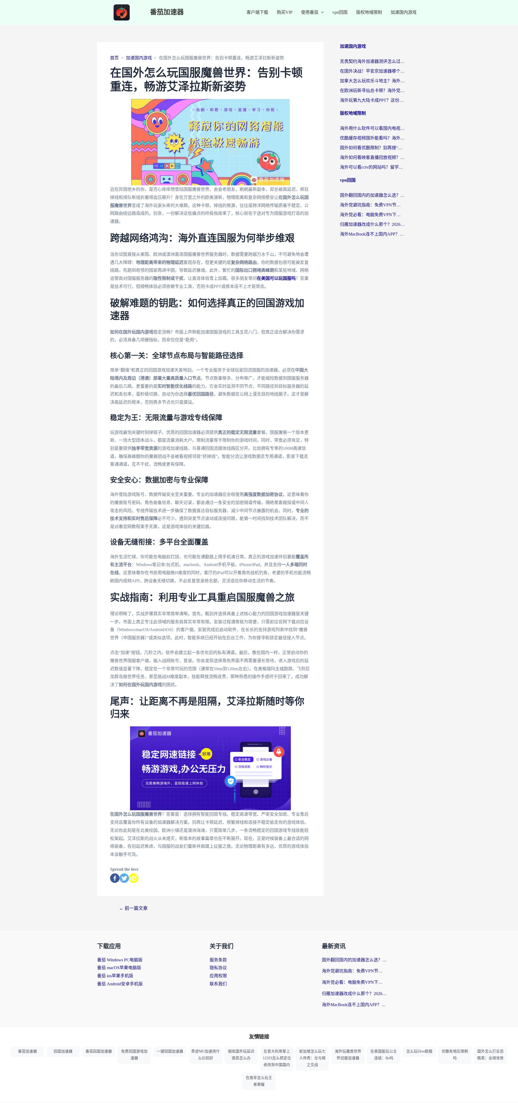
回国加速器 (63, 1051)
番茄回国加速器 (99, 1051)
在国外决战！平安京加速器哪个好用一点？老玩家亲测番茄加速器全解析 (372, 71)
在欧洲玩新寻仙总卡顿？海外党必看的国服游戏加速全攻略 (372, 90)
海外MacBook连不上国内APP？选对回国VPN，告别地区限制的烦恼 (372, 234)
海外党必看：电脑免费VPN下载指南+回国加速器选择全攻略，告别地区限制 (372, 214)
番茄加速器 (167, 12)
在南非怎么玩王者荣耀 (259, 1081)
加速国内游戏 (404, 12)
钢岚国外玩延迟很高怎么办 (241, 1054)
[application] (321, 12)
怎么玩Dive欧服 (419, 1051)
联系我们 (218, 984)
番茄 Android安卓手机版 (120, 984)
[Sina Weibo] (133, 878)
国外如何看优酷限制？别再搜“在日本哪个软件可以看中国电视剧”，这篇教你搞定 (372, 147)
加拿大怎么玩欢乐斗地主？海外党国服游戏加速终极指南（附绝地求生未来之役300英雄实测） (372, 81)
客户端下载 (257, 12)
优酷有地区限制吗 (455, 1054)
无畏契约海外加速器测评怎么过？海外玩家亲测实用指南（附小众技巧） (372, 61)
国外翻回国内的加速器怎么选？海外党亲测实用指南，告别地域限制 (372, 195)
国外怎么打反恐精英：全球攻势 (490, 1054)
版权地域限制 (369, 12)
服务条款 (218, 960)
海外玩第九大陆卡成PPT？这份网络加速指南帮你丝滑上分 (372, 100)
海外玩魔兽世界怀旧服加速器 (348, 1054)
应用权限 (218, 975)
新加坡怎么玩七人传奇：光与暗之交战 (312, 1058)
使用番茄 (309, 12)
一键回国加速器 (170, 1051)
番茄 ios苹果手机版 (115, 975)
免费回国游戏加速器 (134, 1054)
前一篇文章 (133, 908)
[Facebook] (115, 878)
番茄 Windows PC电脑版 (119, 960)
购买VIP (284, 12)
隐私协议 (218, 967)
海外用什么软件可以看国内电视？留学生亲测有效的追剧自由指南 (372, 128)
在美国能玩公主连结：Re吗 (383, 1054)
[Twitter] (124, 878)
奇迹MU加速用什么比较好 (205, 1054)
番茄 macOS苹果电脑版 (119, 967)
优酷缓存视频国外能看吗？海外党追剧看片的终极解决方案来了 (372, 138)
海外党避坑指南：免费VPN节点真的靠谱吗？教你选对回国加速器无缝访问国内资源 (372, 205)
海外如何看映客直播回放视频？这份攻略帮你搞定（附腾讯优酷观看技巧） (372, 157)
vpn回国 (339, 12)
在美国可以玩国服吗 (276, 278)
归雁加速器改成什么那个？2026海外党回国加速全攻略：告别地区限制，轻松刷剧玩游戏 (372, 224)
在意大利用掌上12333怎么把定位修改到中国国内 (277, 1058)
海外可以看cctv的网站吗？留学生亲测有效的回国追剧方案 (372, 167)
